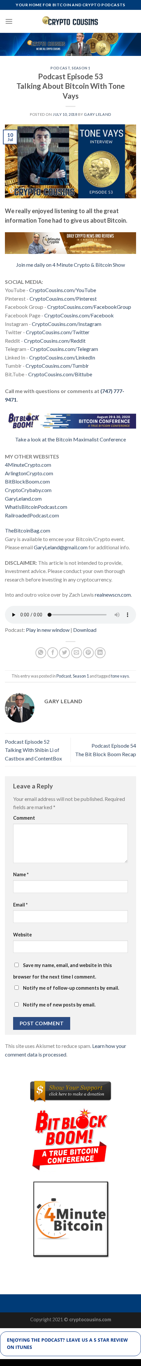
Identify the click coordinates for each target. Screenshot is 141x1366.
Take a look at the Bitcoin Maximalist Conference (70, 439)
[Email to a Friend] (76, 652)
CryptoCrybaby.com (28, 490)
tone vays (120, 676)
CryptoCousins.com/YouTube (62, 290)
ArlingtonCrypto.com (29, 473)
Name (21, 874)
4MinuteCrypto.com (28, 464)
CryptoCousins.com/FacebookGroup (89, 307)
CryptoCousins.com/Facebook (79, 315)
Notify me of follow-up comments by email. (71, 988)
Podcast (60, 68)
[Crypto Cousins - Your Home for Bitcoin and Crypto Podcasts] (70, 21)
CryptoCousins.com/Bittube (60, 374)
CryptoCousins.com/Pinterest (63, 298)
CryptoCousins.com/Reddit (55, 340)
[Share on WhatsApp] (40, 652)
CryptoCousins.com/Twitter (58, 332)
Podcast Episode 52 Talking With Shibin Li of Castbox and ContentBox (33, 749)
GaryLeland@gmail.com (61, 547)
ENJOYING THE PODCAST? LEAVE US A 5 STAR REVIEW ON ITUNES (67, 1343)
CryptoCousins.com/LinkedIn (62, 357)
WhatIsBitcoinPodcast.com (36, 507)
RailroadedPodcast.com (32, 515)
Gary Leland (97, 114)
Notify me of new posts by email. (59, 1004)
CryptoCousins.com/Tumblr (57, 365)
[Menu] (9, 21)
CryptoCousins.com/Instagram (66, 324)
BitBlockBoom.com (27, 481)
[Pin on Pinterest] (88, 652)
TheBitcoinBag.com (27, 530)
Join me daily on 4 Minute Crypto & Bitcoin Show (70, 264)
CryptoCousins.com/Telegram (64, 349)
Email (20, 904)
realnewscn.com (113, 594)
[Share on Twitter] (64, 652)
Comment (24, 818)
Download (84, 630)
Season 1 (81, 68)
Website (22, 934)
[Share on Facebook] (52, 652)
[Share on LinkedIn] (100, 652)
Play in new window (48, 630)
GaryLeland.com (23, 498)
